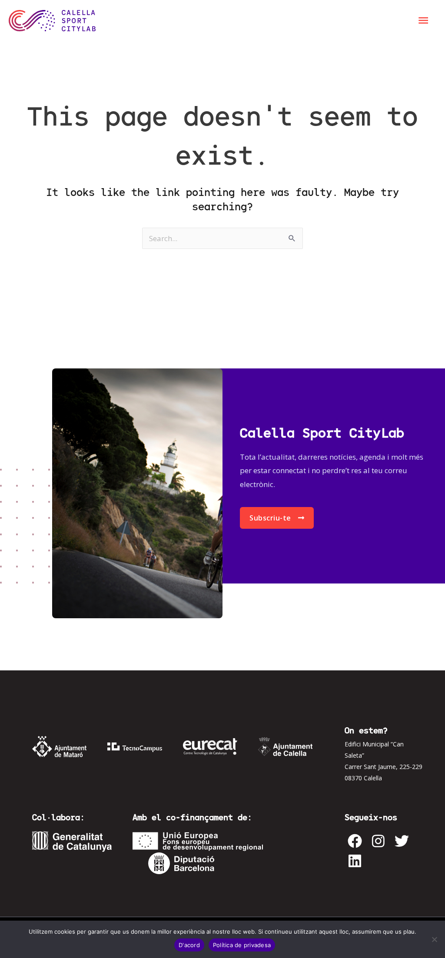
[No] (434, 939)
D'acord (189, 944)
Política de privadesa (242, 944)
